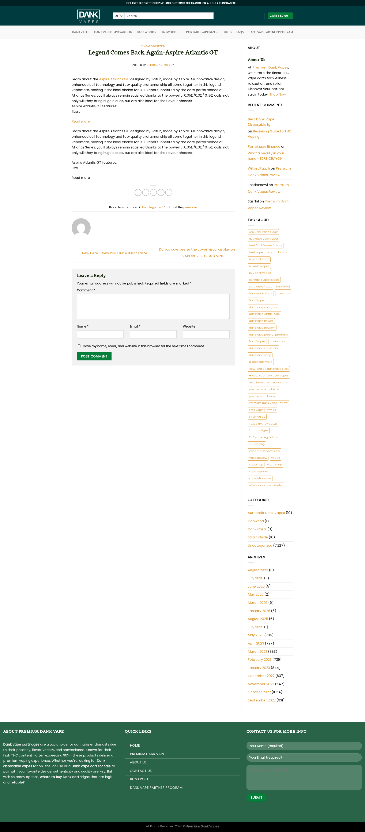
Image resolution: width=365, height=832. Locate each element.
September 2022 (262, 700)
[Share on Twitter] (145, 192)
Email (135, 326)
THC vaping (257, 444)
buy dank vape (259, 259)
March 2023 (257, 651)
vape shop (274, 464)
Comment (86, 290)
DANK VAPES (81, 32)
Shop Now (278, 94)
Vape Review (258, 458)
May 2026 (256, 594)
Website (189, 326)
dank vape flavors (261, 321)
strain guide (257, 416)
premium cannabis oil (264, 389)
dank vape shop (260, 355)
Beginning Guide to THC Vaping (269, 134)
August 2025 (258, 618)
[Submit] (217, 16)
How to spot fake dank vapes (269, 375)
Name (83, 326)
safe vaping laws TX (262, 410)
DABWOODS (169, 32)
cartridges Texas (260, 286)
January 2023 (259, 667)
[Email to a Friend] (153, 192)
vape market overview (264, 451)
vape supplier (258, 471)
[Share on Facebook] (138, 192)
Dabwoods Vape (260, 293)
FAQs (240, 32)
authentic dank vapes (264, 238)
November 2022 (261, 684)
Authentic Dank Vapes (266, 512)
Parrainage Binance (264, 146)
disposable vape (260, 362)
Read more (81, 121)
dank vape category (263, 307)
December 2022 (261, 675)
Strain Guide (258, 537)
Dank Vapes (257, 341)
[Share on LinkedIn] (168, 192)
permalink (190, 207)
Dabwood (283, 286)
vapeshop (256, 464)
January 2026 (259, 610)
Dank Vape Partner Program (270, 32)
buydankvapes (259, 266)
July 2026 (255, 578)
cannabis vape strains (264, 280)
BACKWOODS (146, 32)
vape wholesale (260, 478)
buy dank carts (277, 252)
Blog (228, 32)
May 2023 (255, 635)
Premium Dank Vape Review (268, 403)
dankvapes (277, 341)
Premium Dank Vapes (270, 67)
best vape (256, 252)
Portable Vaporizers (202, 32)
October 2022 (259, 692)
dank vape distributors (264, 314)
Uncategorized (153, 46)
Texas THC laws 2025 (263, 423)
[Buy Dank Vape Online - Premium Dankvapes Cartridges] (89, 16)
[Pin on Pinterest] (161, 192)
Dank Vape (256, 300)
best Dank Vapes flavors (265, 245)
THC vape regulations (264, 437)
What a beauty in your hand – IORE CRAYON (266, 156)
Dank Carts (257, 529)
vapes (275, 458)
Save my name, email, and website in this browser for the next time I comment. (144, 346)
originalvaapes (277, 382)
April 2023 (256, 643)
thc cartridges (258, 430)
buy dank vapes (260, 273)
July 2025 (255, 627)
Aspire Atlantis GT (114, 79)
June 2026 (256, 586)
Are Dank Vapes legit (263, 232)
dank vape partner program (268, 334)
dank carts (283, 293)
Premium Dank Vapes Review (269, 172)
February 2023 (260, 659)
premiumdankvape (262, 396)
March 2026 (257, 602)
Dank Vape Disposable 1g (113, 32)
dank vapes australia (263, 348)
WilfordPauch (259, 168)
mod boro (256, 382)
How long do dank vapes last (269, 369)
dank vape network (262, 327)
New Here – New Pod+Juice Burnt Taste (114, 253)
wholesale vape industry (266, 485)
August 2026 (258, 570)
